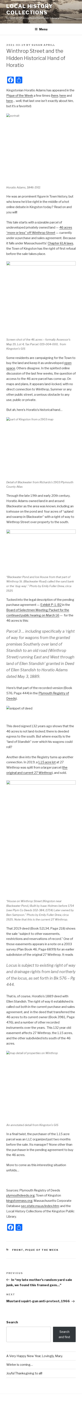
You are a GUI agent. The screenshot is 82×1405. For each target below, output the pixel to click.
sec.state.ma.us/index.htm (40, 1206)
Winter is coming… (19, 1365)
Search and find (64, 1334)
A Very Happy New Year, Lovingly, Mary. (34, 1356)
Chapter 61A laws (60, 243)
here (55, 95)
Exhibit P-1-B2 (51, 605)
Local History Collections (29, 9)
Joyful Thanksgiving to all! (24, 1373)
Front (17, 1249)
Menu (43, 29)
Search (12, 1322)
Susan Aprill (43, 44)
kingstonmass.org (19, 1201)
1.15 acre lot (47, 762)
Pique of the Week (19, 95)
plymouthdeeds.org (20, 1195)
